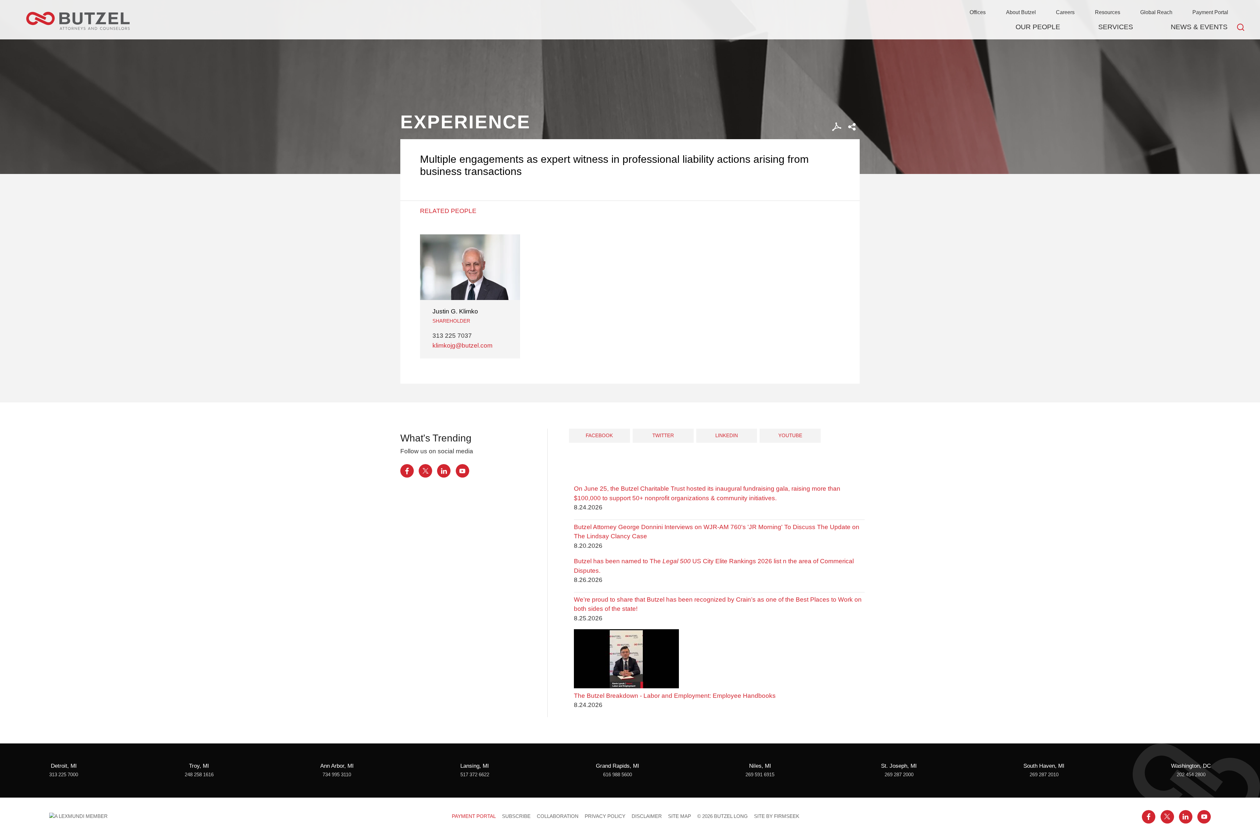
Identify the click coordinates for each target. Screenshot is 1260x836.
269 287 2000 (899, 774)
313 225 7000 (63, 774)
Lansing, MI (474, 766)
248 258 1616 (199, 774)
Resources (1107, 12)
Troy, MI (199, 766)
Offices (978, 12)
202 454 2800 (1191, 774)
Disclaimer (647, 816)
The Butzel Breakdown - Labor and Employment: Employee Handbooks (675, 695)
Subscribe (516, 816)
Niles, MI (760, 766)
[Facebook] (407, 471)
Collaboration (557, 816)
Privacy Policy (605, 816)
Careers (1065, 12)
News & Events (1199, 27)
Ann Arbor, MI (337, 766)
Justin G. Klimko (455, 311)
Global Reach (1156, 12)
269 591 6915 (760, 774)
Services (1115, 27)
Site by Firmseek (776, 816)
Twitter (663, 435)
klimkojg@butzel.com (462, 345)
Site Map (679, 816)
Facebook (599, 435)
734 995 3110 (337, 774)
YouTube (790, 435)
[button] (852, 127)
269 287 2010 (1044, 774)
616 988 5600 (617, 774)
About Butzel (1021, 12)
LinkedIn (726, 435)
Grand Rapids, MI (617, 766)
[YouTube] (462, 471)
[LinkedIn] (444, 471)
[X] (425, 471)
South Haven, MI (1043, 766)
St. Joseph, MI (899, 766)
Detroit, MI (64, 766)
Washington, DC (1191, 766)
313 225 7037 (452, 335)
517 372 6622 (474, 774)
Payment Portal (1210, 12)
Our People (1038, 27)
